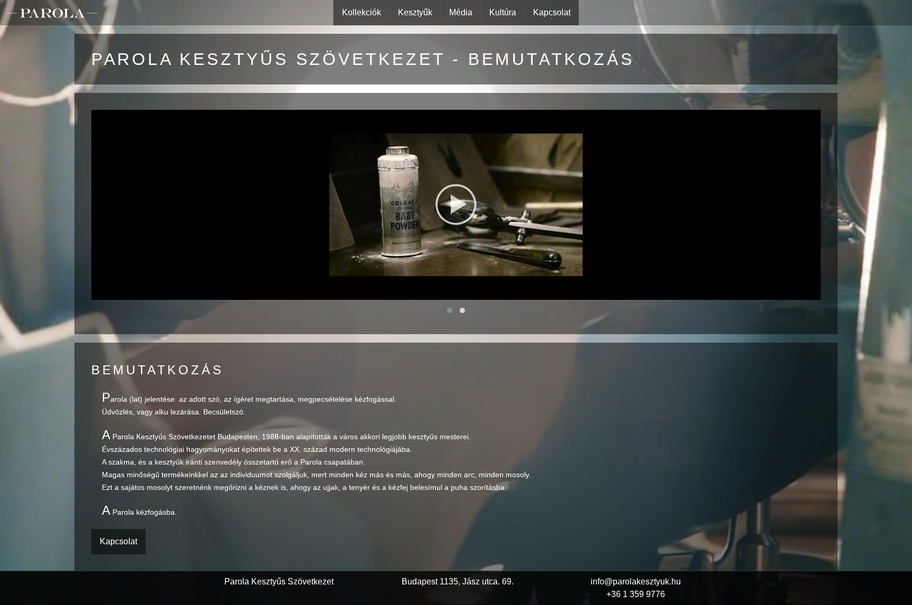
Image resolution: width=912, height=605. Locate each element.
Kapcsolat (552, 12)
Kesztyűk (415, 12)
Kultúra (502, 12)
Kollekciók (361, 12)
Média (460, 12)
